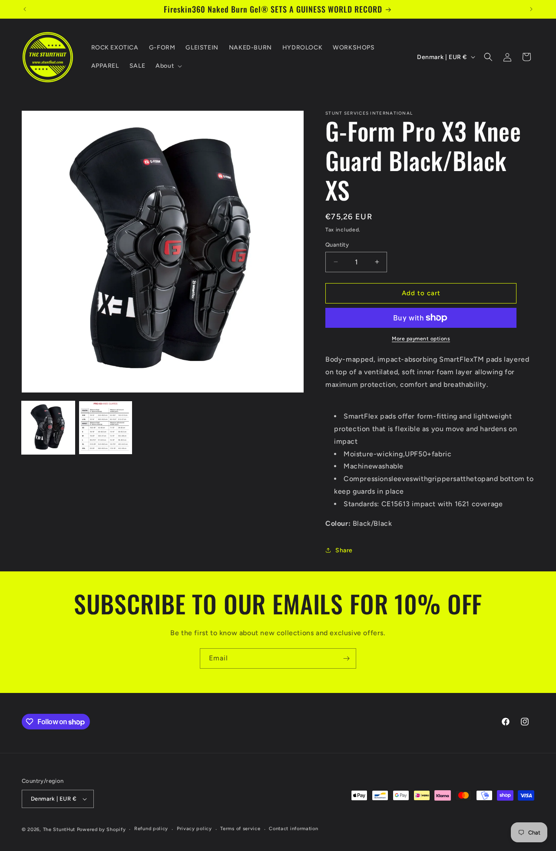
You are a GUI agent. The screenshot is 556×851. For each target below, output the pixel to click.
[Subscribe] (346, 658)
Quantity (337, 244)
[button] (167, 66)
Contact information (293, 828)
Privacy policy (194, 828)
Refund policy (151, 828)
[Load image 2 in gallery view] (105, 427)
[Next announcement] (531, 9)
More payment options (421, 339)
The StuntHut (59, 829)
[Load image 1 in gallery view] (48, 427)
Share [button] (344, 550)
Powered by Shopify (101, 829)
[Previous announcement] (24, 9)
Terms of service (240, 828)
